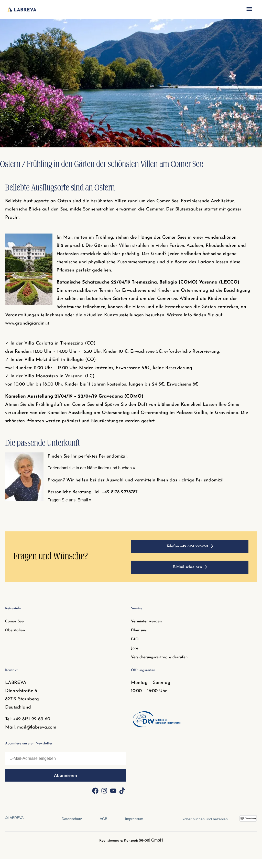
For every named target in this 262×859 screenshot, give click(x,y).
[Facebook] (95, 790)
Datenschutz (72, 819)
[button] (249, 9)
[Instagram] (104, 790)
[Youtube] (113, 790)
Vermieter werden (146, 621)
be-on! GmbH (151, 840)
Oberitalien (15, 630)
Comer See (14, 621)
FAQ (135, 639)
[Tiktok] (122, 790)
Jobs (134, 648)
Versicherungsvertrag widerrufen (159, 657)
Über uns (139, 630)
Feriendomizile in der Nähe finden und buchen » (91, 468)
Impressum (134, 819)
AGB (103, 819)
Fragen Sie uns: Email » (69, 500)
